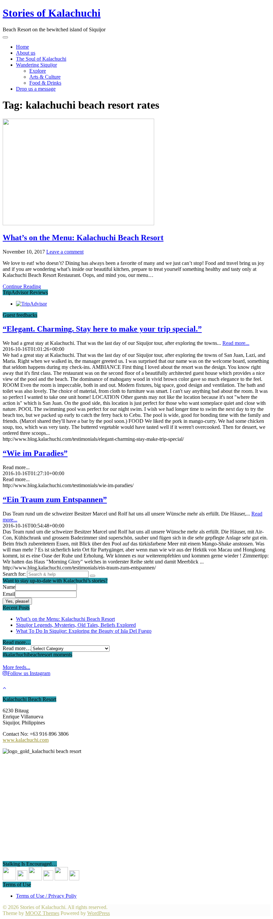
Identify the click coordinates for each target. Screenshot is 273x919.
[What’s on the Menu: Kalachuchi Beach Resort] (78, 223)
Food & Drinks (45, 83)
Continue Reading (22, 286)
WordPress (98, 913)
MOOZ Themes (42, 913)
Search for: (14, 574)
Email (9, 594)
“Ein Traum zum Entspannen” (55, 499)
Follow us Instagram (28, 673)
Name (9, 587)
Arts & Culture (45, 77)
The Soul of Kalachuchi (41, 59)
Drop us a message (36, 89)
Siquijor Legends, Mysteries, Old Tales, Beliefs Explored (76, 625)
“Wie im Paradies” (35, 453)
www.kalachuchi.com (26, 740)
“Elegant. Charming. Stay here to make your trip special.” (102, 329)
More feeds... (16, 667)
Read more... (235, 343)
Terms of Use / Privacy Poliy (46, 896)
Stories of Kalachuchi (52, 13)
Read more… (17, 648)
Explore (37, 71)
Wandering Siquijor (36, 65)
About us (25, 53)
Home (22, 47)
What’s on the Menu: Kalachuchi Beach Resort (83, 237)
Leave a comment (65, 252)
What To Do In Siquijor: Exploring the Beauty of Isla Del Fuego (83, 631)
